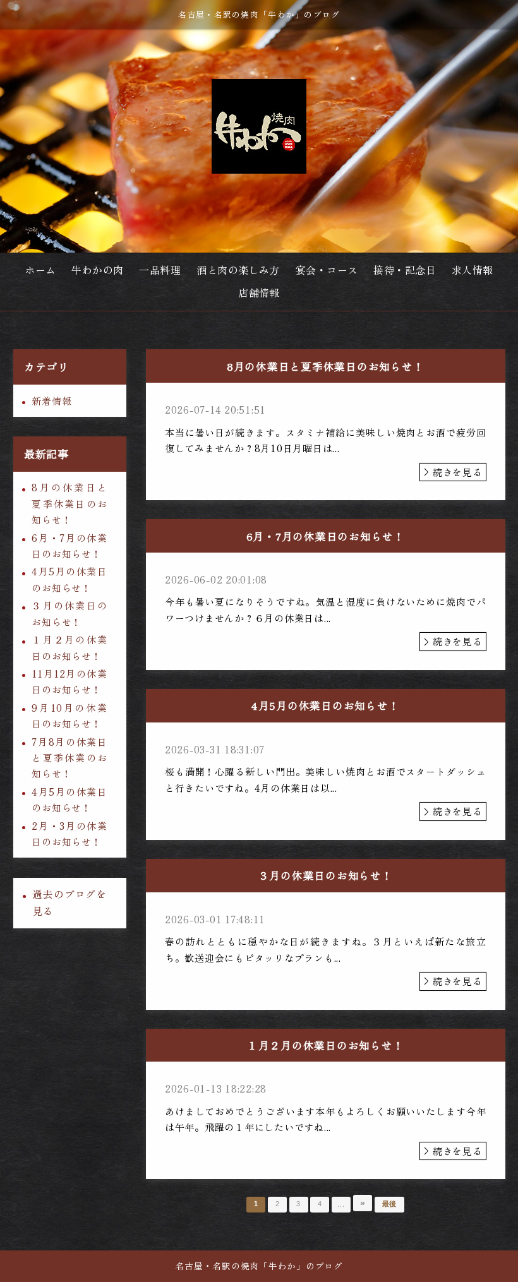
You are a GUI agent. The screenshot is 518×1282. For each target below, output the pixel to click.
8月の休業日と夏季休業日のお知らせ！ (69, 503)
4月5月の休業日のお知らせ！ (69, 579)
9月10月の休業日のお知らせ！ (69, 715)
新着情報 (51, 400)
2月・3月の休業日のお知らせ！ (69, 833)
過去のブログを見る (69, 902)
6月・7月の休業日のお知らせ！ (69, 545)
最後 (389, 1203)
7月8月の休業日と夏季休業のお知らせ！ (69, 758)
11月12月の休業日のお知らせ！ (69, 681)
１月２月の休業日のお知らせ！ (69, 647)
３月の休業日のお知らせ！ (69, 613)
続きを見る (458, 472)
